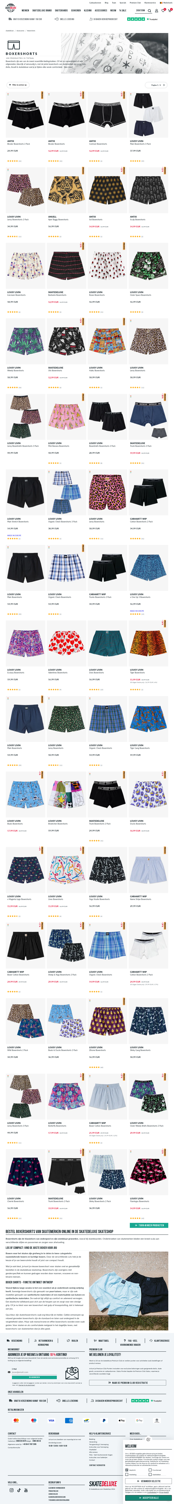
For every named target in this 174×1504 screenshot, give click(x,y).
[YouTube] (26, 1491)
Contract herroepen (97, 1465)
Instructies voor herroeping (98, 1447)
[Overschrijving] (157, 1421)
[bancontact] (87, 1421)
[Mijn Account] (156, 10)
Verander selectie (151, 1481)
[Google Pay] (139, 1421)
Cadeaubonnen (95, 3)
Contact (92, 1460)
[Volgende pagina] (164, 85)
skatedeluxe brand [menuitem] (42, 10)
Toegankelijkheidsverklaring (59, 1500)
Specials (123, 3)
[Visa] (51, 1421)
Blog (106, 3)
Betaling (92, 1439)
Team (114, 3)
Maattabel (104, 1341)
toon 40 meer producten (151, 1225)
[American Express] (69, 1421)
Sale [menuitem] (123, 10)
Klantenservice (150, 3)
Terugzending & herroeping (98, 1444)
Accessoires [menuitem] (101, 10)
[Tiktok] (18, 1491)
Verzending (16, 1341)
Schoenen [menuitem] (76, 10)
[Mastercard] (16, 1421)
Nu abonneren (34, 1377)
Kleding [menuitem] (88, 10)
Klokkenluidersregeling (57, 1497)
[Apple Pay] (122, 1421)
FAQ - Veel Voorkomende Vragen (101, 1455)
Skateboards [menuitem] (61, 10)
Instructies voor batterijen (98, 1457)
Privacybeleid (53, 1491)
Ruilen (75, 1341)
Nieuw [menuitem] (113, 10)
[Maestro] (34, 1421)
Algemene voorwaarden (57, 1488)
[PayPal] (104, 1421)
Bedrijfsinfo (55, 1482)
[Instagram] (11, 1491)
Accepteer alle (150, 1498)
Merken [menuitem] (25, 10)
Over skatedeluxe (136, 1439)
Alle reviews (93, 1452)
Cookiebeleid (152, 1492)
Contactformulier (14, 1448)
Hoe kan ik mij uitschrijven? (26, 1385)
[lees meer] (68, 67)
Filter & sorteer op (19, 85)
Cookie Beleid (53, 1494)
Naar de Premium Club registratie (130, 1383)
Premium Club (135, 3)
